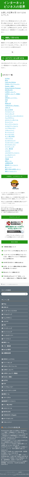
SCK (6, 96)
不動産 (7, 159)
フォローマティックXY (12, 142)
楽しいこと (8, 167)
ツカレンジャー (9, 130)
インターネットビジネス (10, 310)
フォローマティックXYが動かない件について (15, 250)
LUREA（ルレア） (10, 92)
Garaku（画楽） (10, 86)
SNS (6, 99)
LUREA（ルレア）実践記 (12, 94)
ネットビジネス (9, 134)
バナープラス (9, 138)
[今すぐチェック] (14, 226)
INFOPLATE (9, 90)
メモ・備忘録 (9, 148)
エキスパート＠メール (11, 120)
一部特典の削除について (9, 246)
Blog (6, 80)
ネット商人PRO (10, 136)
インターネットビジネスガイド (14, 116)
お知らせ (7, 107)
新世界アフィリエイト (11, 165)
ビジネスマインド (10, 140)
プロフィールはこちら (8, 203)
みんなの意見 (9, 109)
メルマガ (7, 150)
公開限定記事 (9, 163)
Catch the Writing (10, 82)
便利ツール (8, 161)
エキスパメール (7, 408)
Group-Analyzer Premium (13, 88)
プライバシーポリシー (11, 472)
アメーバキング (9, 113)
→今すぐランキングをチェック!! (14, 235)
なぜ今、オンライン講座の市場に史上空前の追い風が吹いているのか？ (15, 267)
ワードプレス (9, 157)
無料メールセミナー (11, 171)
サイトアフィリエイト (11, 124)
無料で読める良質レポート (13, 169)
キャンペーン (9, 122)
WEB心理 (8, 103)
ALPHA (7, 78)
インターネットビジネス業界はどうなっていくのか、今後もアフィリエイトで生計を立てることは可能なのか (15, 256)
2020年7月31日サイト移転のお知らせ (13, 262)
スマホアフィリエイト (11, 126)
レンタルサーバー (10, 155)
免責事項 (20, 472)
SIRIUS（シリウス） (11, 97)
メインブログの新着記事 (11, 427)
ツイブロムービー (10, 128)
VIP (6, 101)
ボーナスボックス (10, 144)
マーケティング (9, 146)
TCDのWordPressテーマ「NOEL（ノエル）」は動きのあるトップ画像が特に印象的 (15, 277)
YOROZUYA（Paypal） (12, 105)
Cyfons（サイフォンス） (12, 84)
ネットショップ (9, 132)
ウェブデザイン (9, 118)
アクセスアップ (9, 111)
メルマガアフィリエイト (12, 152)
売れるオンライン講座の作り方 (11, 272)
